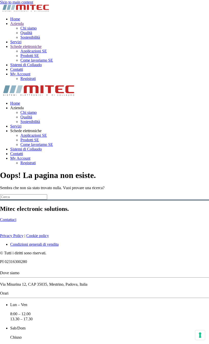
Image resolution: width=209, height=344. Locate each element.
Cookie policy (37, 235)
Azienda (17, 23)
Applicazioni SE (33, 51)
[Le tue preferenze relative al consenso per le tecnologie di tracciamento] (200, 335)
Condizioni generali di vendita (34, 244)
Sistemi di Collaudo (26, 65)
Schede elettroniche (26, 46)
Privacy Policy (11, 235)
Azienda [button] (17, 108)
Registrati (28, 78)
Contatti (16, 69)
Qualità (26, 33)
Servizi (15, 42)
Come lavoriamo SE (36, 60)
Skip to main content (16, 2)
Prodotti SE (29, 55)
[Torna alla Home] (25, 10)
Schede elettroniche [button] (26, 131)
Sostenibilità (30, 37)
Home (15, 19)
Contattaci (8, 219)
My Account (20, 74)
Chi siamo (28, 28)
